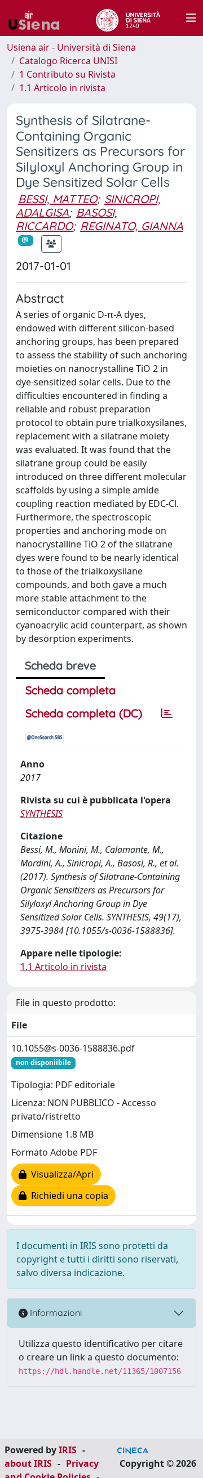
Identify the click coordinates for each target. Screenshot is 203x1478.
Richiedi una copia (67, 1195)
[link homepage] (38, 18)
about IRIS (28, 1463)
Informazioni (55, 1312)
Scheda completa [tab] (70, 690)
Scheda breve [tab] (60, 665)
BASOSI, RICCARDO (66, 219)
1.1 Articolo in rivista (62, 88)
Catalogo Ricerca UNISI (68, 61)
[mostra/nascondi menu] (191, 18)
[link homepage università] (128, 18)
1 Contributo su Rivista (67, 74)
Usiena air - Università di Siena (71, 47)
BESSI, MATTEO (57, 199)
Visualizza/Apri (60, 1174)
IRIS (68, 1450)
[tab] (167, 713)
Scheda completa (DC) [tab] (83, 713)
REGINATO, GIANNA (131, 226)
